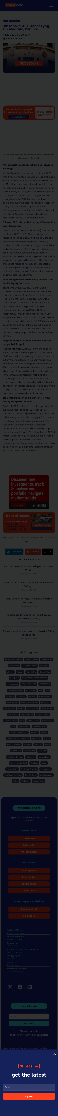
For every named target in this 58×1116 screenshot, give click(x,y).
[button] (54, 1053)
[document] (29, 558)
